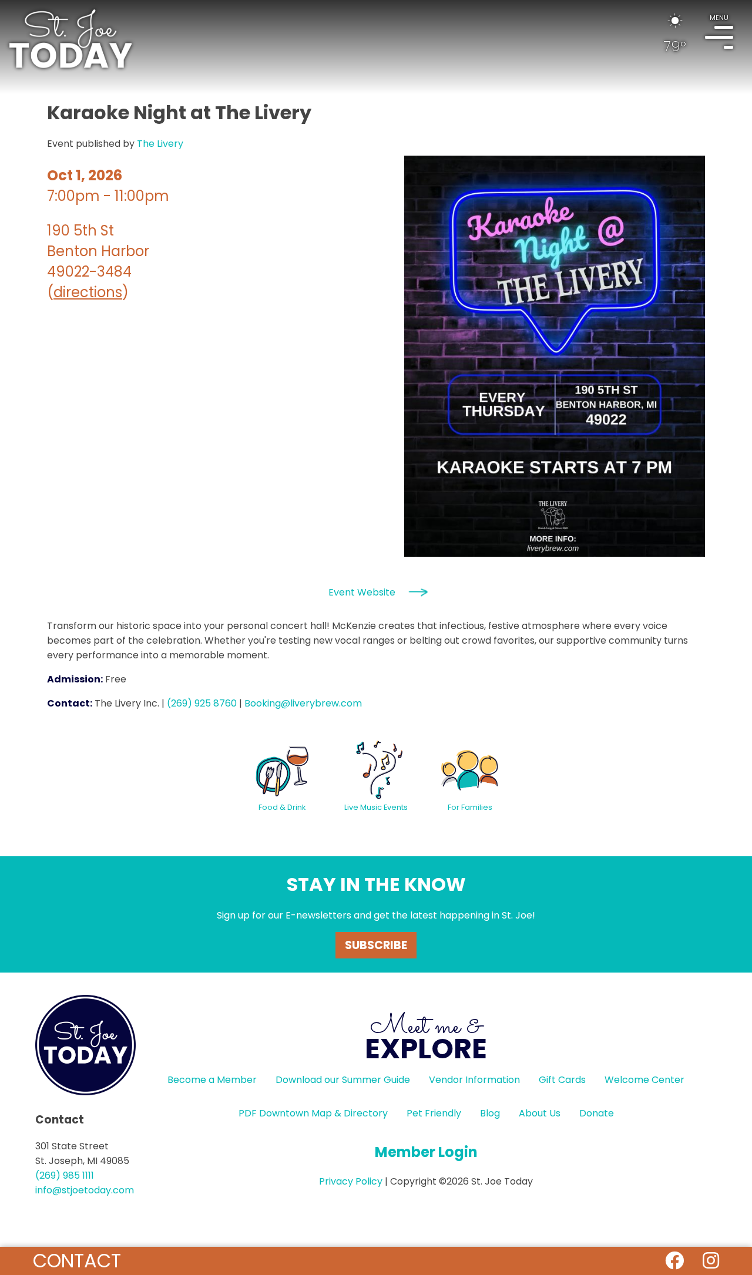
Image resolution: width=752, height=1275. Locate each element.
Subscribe (376, 945)
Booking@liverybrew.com (303, 703)
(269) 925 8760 (202, 703)
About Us (539, 1113)
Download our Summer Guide (343, 1079)
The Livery (160, 143)
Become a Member (212, 1079)
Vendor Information (474, 1079)
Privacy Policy (350, 1181)
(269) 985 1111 (64, 1175)
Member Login (426, 1152)
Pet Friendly (434, 1113)
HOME (70, 38)
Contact (77, 1260)
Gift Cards (562, 1079)
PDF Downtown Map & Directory (313, 1113)
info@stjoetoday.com (84, 1190)
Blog (490, 1113)
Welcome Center (644, 1079)
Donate (596, 1113)
